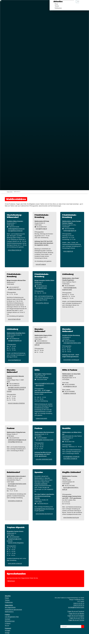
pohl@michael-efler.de (14, 289)
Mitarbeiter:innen (10, 621)
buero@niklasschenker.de (15, 230)
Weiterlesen (11, 581)
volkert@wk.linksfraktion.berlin (72, 343)
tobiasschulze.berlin (41, 418)
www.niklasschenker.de (14, 250)
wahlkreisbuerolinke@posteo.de (17, 439)
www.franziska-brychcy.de (71, 517)
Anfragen (7, 630)
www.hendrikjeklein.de (14, 360)
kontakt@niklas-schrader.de (71, 456)
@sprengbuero (40, 385)
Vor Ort (7, 625)
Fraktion (7, 614)
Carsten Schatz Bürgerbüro (16, 542)
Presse (56, 4)
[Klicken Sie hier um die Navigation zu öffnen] (86, 3)
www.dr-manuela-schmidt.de (16, 403)
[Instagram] (10, 3)
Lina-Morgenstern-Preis (12, 616)
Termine (57, 6)
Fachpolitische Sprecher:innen (13, 609)
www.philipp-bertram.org (15, 441)
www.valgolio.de (68, 251)
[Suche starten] (82, 626)
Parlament (8, 628)
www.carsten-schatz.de (15, 563)
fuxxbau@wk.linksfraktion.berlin (17, 483)
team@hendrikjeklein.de (14, 340)
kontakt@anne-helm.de (70, 386)
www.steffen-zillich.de (42, 303)
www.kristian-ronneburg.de (71, 359)
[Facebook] (5, 3)
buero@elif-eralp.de (41, 228)
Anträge (7, 632)
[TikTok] (12, 3)
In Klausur (7, 623)
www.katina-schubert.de (15, 501)
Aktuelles (58, 1)
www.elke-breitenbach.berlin (44, 459)
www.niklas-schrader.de (70, 458)
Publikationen (58, 8)
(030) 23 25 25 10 (78, 603)
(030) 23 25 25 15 (78, 605)
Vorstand (7, 619)
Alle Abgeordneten (10, 607)
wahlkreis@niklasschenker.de (16, 228)
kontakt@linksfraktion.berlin (76, 607)
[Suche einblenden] (82, 3)
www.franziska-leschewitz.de (44, 513)
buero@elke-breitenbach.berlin (44, 439)
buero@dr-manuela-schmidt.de (17, 387)
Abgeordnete (9, 191)
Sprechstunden (16, 573)
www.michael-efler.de (14, 319)
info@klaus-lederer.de (69, 393)
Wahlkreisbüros (9, 611)
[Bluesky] (8, 3)
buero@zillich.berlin (41, 288)
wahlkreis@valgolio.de (69, 230)
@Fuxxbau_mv (12, 485)
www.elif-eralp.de (41, 264)
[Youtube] (15, 3)
